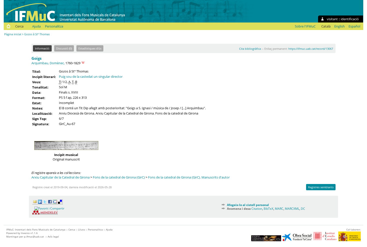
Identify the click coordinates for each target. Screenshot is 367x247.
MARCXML (292, 208)
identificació (350, 19)
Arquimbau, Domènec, (48, 63)
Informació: (42, 48)
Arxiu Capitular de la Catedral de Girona (60, 177)
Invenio (25, 233)
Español (354, 26)
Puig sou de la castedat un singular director (91, 76)
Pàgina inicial (12, 34)
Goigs (36, 58)
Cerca (19, 26)
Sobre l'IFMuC (305, 26)
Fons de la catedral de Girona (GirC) (119, 177)
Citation (256, 208)
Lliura (81, 229)
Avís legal (53, 236)
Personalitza (54, 26)
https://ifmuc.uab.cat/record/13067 (310, 48)
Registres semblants (321, 187)
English (339, 26)
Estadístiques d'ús (89, 48)
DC (303, 208)
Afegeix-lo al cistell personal (248, 205)
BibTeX (268, 208)
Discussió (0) (64, 48)
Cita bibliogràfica (250, 48)
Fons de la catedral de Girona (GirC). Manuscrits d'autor (189, 177)
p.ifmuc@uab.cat (34, 236)
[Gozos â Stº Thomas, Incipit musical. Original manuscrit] (66, 151)
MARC (279, 208)
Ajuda (36, 26)
